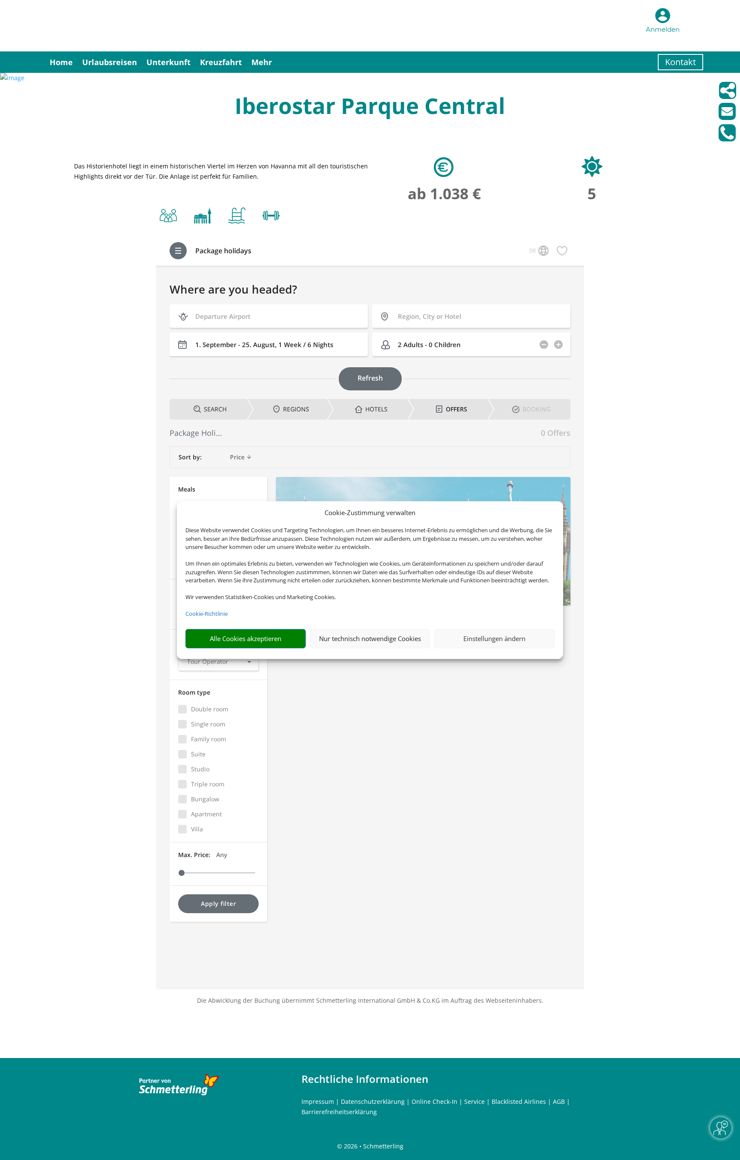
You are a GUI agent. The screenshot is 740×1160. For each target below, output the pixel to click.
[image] (12, 78)
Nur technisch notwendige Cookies (370, 638)
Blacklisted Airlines (519, 1101)
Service (474, 1101)
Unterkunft (168, 62)
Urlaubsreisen (109, 62)
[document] (370, 108)
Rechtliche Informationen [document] (364, 1079)
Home (61, 62)
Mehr (261, 62)
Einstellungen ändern (494, 638)
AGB (559, 1101)
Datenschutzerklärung (373, 1101)
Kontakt (680, 62)
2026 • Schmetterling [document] (372, 1146)
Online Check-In (434, 1101)
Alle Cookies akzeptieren (245, 638)
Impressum (317, 1101)
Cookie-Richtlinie (206, 613)
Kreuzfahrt (221, 62)
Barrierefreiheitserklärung (339, 1112)
